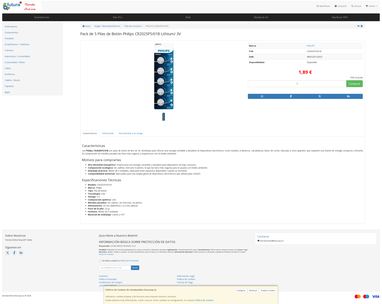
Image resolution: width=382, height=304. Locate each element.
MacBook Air (261, 17)
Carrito (372, 6)
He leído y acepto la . (120, 260)
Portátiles (9, 38)
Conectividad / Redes (15, 62)
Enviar (135, 267)
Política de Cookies (204, 300)
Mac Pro (117, 17)
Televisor (9, 50)
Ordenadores (11, 26)
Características (90, 133)
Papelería (9, 86)
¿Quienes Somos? (107, 285)
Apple (7, 92)
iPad (188, 17)
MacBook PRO (340, 17)
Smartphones (41, 17)
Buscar (357, 6)
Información (108, 133)
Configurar (240, 290)
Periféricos (10, 74)
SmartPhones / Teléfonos (17, 44)
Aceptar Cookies (268, 290)
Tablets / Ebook (12, 80)
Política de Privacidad (106, 254)
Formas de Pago (185, 282)
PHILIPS (311, 45)
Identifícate (324, 6)
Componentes (11, 32)
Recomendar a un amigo (131, 133)
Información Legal (185, 276)
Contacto (342, 6)
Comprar (354, 83)
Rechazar (253, 290)
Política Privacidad (107, 279)
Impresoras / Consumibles (17, 56)
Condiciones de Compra (110, 282)
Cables (8, 68)
